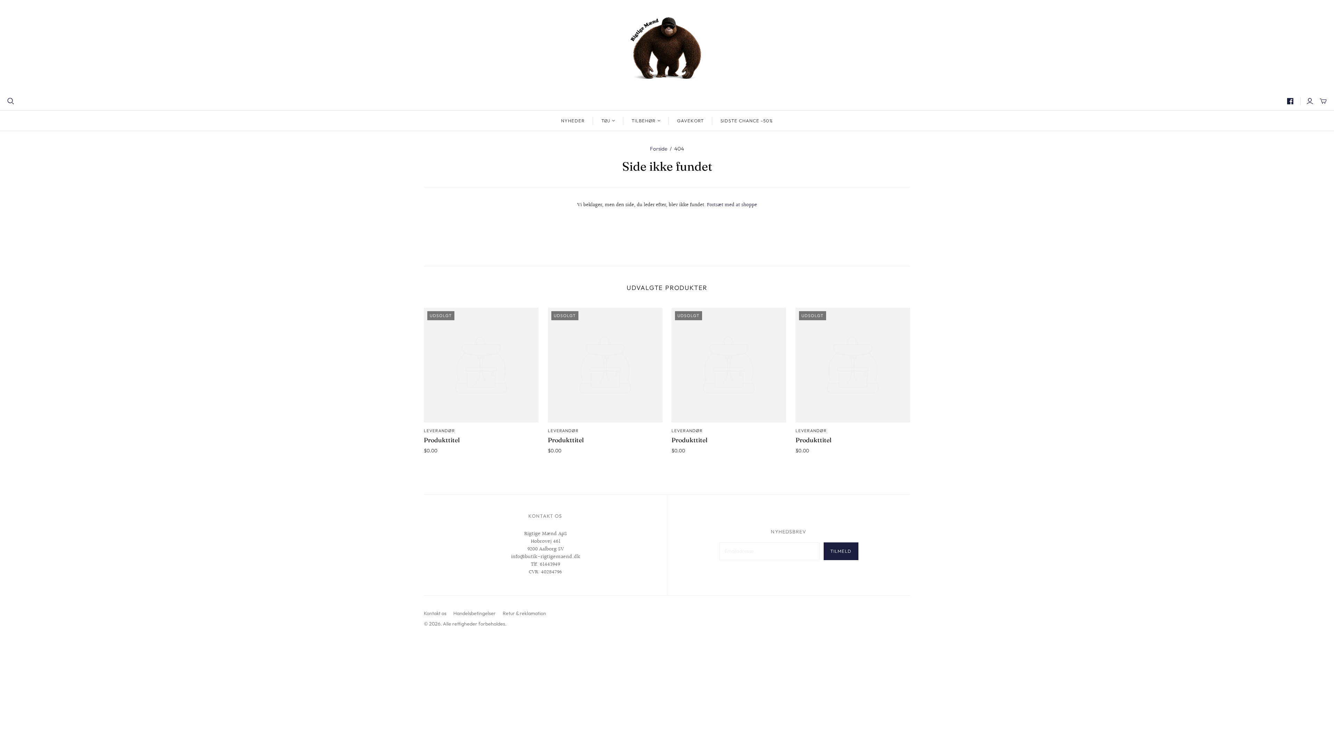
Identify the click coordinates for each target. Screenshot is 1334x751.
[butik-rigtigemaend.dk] (667, 48)
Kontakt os (435, 613)
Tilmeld (840, 551)
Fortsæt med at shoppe (732, 205)
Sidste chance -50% (746, 120)
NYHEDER (573, 120)
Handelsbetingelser (474, 613)
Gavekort (690, 120)
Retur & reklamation (524, 613)
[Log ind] (1310, 101)
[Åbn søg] (10, 101)
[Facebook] (1290, 101)
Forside (658, 148)
